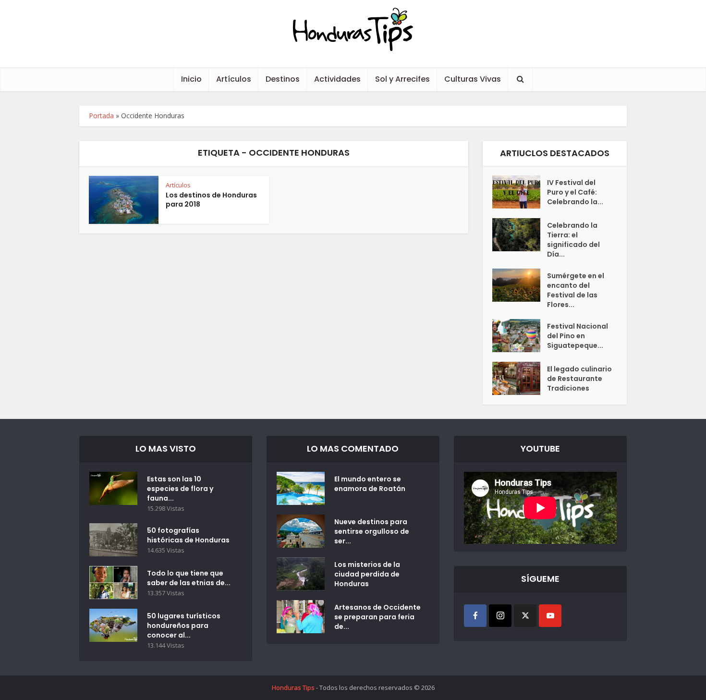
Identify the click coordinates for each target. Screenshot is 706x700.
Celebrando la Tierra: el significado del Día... (573, 240)
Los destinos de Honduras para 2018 (211, 199)
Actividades (337, 79)
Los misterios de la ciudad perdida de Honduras (367, 574)
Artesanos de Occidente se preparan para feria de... (377, 616)
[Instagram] (500, 615)
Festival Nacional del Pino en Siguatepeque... (577, 335)
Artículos (233, 79)
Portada (101, 115)
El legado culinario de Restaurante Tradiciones (579, 378)
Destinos (283, 79)
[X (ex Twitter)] (525, 615)
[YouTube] (550, 615)
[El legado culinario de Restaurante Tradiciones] (519, 378)
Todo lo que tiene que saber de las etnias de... (189, 578)
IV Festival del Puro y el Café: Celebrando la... (575, 192)
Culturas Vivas (472, 79)
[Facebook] (475, 615)
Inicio (191, 79)
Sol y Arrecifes (402, 79)
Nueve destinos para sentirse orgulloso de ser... (371, 531)
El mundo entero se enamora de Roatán (369, 483)
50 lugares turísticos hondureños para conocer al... (183, 625)
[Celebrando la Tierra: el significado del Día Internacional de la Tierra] (519, 234)
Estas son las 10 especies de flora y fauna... (180, 488)
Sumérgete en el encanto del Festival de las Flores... (575, 290)
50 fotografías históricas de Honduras (189, 535)
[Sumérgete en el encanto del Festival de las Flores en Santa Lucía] (519, 285)
